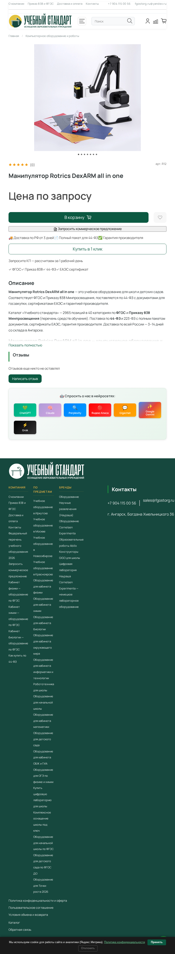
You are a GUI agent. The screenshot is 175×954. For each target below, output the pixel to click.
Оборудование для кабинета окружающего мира (43, 644)
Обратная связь (20, 930)
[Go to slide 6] (93, 154)
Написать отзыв (25, 378)
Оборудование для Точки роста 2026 (43, 886)
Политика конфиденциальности (124, 942)
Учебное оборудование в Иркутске (43, 507)
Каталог (14, 922)
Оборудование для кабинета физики (43, 586)
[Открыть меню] (82, 21)
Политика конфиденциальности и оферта (38, 900)
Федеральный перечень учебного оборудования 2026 (18, 545)
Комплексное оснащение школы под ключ (42, 821)
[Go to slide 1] (78, 154)
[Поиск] (130, 21)
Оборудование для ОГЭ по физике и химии (43, 776)
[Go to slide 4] (87, 154)
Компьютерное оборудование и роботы (52, 36)
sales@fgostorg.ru (158, 500)
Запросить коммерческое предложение (89, 228)
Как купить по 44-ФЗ (17, 659)
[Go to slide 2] (81, 154)
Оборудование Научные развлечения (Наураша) (69, 506)
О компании (16, 4)
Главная (14, 36)
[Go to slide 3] (84, 154)
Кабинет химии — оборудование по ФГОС (18, 616)
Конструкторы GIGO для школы (69, 555)
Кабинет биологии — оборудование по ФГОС (18, 640)
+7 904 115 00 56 (119, 4)
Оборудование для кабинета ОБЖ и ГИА (43, 757)
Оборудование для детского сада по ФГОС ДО (43, 864)
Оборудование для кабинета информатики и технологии (43, 669)
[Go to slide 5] (90, 154)
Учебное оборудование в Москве (43, 525)
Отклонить (88, 948)
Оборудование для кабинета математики (43, 721)
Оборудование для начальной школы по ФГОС (43, 843)
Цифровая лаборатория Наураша (68, 570)
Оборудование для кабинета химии (43, 605)
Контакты (92, 4)
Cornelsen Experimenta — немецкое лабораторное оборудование (69, 594)
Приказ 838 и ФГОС (41, 4)
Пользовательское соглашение (31, 908)
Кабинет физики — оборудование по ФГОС (18, 591)
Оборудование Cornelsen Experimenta (69, 527)
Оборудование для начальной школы (43, 702)
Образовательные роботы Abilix (71, 543)
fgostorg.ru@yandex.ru (150, 4)
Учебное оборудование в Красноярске (43, 568)
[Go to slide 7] (96, 154)
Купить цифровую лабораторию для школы (42, 797)
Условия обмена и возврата (28, 915)
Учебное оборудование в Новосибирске (43, 547)
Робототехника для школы (43, 687)
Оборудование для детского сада (43, 739)
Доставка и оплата (69, 4)
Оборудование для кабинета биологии (43, 623)
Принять (157, 942)
